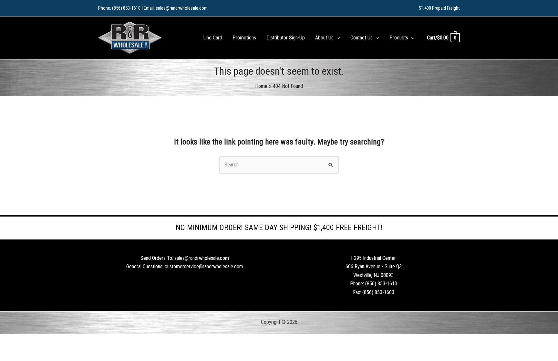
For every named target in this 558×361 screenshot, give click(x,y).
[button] (337, 38)
